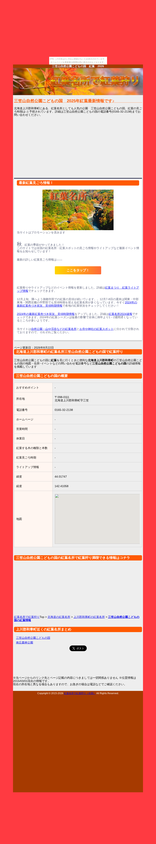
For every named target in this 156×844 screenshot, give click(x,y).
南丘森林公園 (24, 642)
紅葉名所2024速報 (120, 314)
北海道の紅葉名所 (59, 617)
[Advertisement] (78, 146)
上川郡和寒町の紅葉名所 (89, 617)
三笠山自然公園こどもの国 (33, 637)
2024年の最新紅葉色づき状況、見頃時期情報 (46, 314)
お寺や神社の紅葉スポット (96, 329)
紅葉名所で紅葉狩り (27, 617)
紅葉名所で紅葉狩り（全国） (80, 693)
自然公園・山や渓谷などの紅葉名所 (54, 329)
